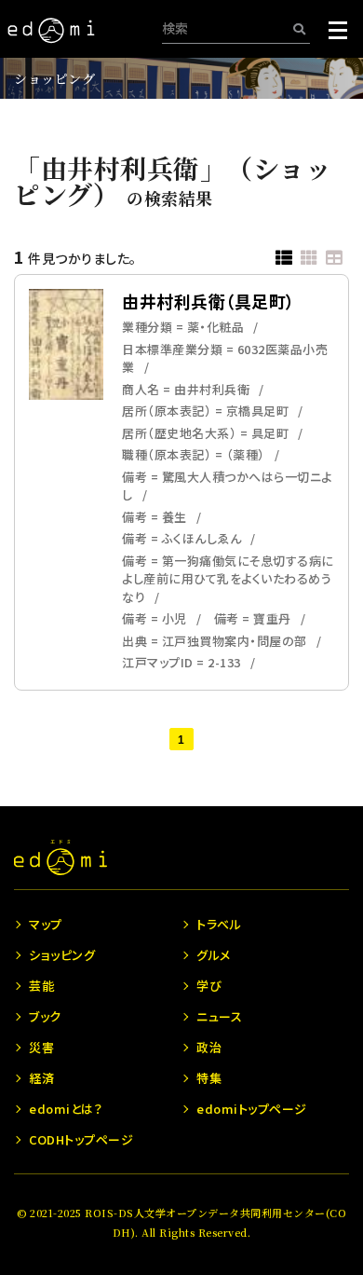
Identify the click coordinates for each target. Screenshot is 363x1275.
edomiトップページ (251, 1108)
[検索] (299, 28)
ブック (45, 1016)
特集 (209, 1078)
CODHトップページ (81, 1139)
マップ (45, 924)
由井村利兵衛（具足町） (208, 301)
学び (209, 985)
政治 (209, 1047)
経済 (41, 1078)
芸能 (41, 985)
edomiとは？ (65, 1108)
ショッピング (54, 78)
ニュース (219, 1016)
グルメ (213, 955)
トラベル (218, 924)
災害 (41, 1047)
